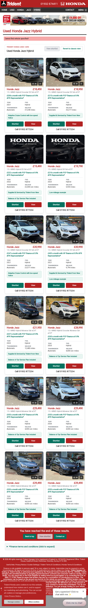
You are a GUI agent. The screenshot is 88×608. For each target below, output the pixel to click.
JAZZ (28, 10)
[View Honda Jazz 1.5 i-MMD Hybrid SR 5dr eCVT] (65, 149)
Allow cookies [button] (33, 602)
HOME (4, 10)
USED (12, 10)
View (33, 124)
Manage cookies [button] (14, 602)
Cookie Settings (33, 565)
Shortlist (15, 124)
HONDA (20, 10)
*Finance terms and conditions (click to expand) (32, 546)
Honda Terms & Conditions (72, 565)
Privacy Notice (20, 565)
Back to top (29, 536)
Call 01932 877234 (24, 129)
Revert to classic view (72, 49)
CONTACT (70, 10)
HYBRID (37, 10)
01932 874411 (49, 3)
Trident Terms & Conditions (50, 565)
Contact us (60, 536)
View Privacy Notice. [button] (12, 596)
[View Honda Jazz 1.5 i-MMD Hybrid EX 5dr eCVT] (24, 149)
